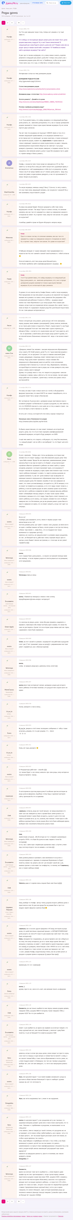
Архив (3, 8)
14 (18, 22)
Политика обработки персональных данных (14, 1216)
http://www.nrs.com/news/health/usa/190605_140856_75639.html (40, 102)
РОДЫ (15, 8)
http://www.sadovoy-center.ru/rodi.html (52, 94)
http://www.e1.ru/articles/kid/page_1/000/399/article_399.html (40, 109)
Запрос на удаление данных (34, 1216)
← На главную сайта (37, 3)
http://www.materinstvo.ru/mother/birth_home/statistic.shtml (39, 89)
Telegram (60, 1216)
